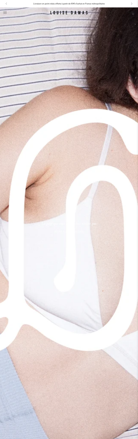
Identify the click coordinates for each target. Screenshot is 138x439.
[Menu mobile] (5, 12)
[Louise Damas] (69, 12)
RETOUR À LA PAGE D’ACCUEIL (69, 231)
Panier (131, 12)
